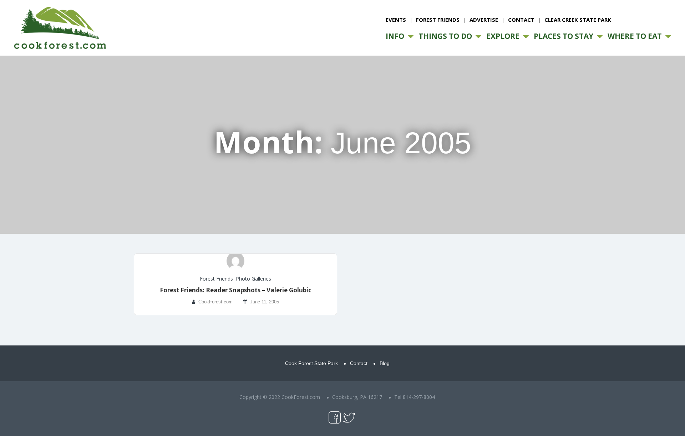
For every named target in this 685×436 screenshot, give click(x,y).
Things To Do (445, 36)
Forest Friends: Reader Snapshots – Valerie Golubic (235, 290)
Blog (385, 363)
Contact (521, 19)
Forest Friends (438, 19)
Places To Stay (563, 36)
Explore (502, 36)
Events (396, 19)
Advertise (484, 19)
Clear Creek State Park (577, 19)
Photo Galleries (253, 278)
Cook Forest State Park (311, 363)
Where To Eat (635, 36)
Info (395, 36)
